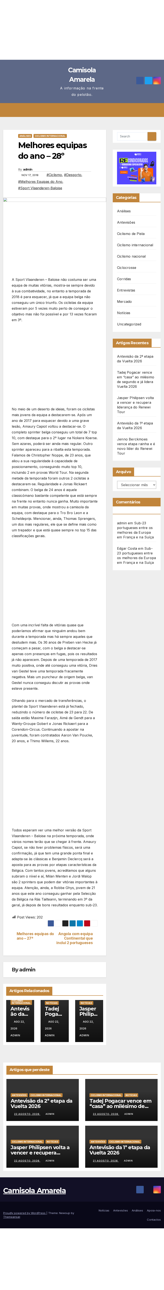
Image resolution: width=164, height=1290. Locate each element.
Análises (25, 136)
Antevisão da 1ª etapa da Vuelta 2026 (119, 1150)
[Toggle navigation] (85, 110)
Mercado (124, 301)
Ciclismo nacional (131, 256)
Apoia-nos (154, 1210)
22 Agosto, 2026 (27, 1113)
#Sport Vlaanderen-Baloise (40, 188)
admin (27, 169)
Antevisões (126, 222)
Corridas (124, 279)
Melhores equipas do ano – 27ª (35, 936)
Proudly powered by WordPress (24, 1213)
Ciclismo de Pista (131, 234)
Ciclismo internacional (50, 136)
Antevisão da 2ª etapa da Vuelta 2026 (41, 1103)
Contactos (154, 1219)
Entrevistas (126, 290)
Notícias (51, 1003)
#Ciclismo (54, 175)
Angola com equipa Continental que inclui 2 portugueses (74, 938)
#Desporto (72, 175)
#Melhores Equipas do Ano (40, 181)
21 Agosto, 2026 (106, 1160)
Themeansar (11, 1217)
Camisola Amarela (34, 1190)
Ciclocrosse (126, 267)
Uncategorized (129, 324)
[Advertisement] (82, 30)
